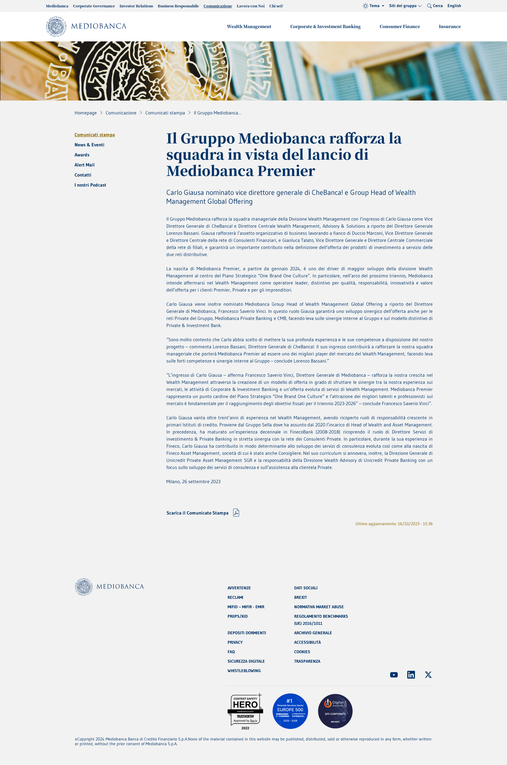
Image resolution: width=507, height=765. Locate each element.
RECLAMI (235, 597)
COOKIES (302, 651)
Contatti (83, 175)
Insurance (450, 26)
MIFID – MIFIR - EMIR (246, 606)
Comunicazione (218, 5)
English (454, 5)
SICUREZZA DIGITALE (246, 661)
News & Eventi (89, 145)
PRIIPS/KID (238, 616)
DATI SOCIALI (306, 588)
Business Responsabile (178, 5)
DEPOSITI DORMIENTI (247, 632)
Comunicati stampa (95, 135)
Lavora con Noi (251, 5)
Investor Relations (136, 5)
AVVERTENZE (239, 588)
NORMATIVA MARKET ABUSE (319, 606)
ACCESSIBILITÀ (307, 642)
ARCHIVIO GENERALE (313, 632)
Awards (82, 155)
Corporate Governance (94, 5)
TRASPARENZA (307, 661)
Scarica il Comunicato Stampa (197, 512)
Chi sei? (276, 5)
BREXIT (300, 597)
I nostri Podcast (90, 185)
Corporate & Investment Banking (325, 26)
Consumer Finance (400, 26)
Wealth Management (249, 26)
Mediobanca (57, 5)
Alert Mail (85, 165)
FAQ (231, 651)
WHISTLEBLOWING (244, 670)
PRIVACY (235, 642)
